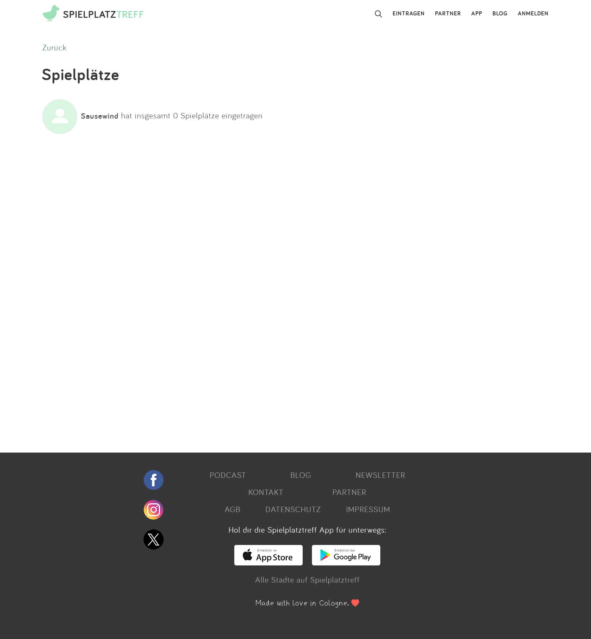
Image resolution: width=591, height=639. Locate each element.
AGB (232, 509)
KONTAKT (266, 492)
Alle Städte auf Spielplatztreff (307, 579)
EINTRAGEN (409, 13)
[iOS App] (268, 562)
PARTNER (448, 13)
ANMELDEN (533, 13)
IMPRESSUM (368, 509)
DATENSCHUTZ (293, 509)
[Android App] (346, 562)
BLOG (500, 13)
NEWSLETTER (380, 475)
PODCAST (228, 475)
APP (476, 13)
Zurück (54, 47)
